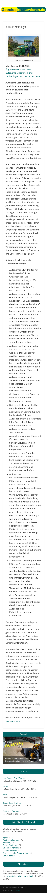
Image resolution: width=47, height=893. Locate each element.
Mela (5, 794)
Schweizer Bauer (10, 855)
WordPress (16, 890)
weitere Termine (12, 811)
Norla (5, 786)
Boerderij (7, 842)
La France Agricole (11, 847)
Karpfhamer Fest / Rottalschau (16, 778)
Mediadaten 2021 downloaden (21, 876)
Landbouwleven (10, 850)
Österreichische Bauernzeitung (16, 853)
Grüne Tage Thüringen (12, 803)
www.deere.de (13, 720)
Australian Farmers (11, 840)
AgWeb (6, 837)
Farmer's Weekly (10, 845)
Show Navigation (37, 22)
